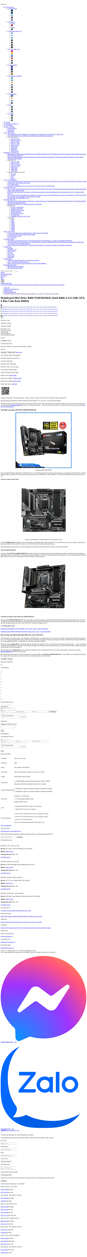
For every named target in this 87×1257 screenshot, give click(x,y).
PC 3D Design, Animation (14, 76)
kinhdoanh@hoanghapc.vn (8, 942)
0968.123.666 (16, 381)
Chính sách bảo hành (6, 922)
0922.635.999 (4, 1192)
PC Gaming (10, 113)
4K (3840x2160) (15, 215)
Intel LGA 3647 (15, 142)
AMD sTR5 (14, 171)
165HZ (13, 227)
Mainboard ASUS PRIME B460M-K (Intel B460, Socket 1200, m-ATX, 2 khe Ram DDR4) (25, 631)
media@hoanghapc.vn (7, 936)
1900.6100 (14, 384)
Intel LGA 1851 (15, 145)
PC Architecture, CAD (13, 49)
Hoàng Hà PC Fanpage (7, 928)
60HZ (12, 219)
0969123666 (13, 375)
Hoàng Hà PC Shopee (45, 928)
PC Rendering (11, 22)
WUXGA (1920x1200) (17, 207)
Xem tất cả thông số (6, 825)
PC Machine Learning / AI (14, 31)
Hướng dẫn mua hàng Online (8, 916)
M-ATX (13, 175)
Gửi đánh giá (53, 711)
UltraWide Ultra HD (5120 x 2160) (20, 216)
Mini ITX (13, 174)
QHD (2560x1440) (16, 212)
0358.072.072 (4, 1229)
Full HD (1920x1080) (17, 209)
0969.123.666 (9, 851)
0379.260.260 (4, 1241)
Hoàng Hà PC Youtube (32, 928)
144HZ (13, 225)
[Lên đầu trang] (1, 1132)
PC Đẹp (9, 105)
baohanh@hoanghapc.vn (7, 948)
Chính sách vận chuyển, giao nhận (32, 922)
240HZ (13, 230)
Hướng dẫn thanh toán (23, 916)
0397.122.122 (4, 1215)
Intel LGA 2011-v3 (16, 140)
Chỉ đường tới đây (5, 857)
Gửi (2, 751)
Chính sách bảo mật (17, 922)
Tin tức (29, 910)
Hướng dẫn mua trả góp (35, 916)
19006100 (3, 1201)
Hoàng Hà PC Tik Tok (20, 928)
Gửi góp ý (3, 1180)
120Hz (13, 224)
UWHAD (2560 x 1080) (17, 210)
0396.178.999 (4, 1212)
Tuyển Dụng (12, 910)
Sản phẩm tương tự (6, 831)
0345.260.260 (4, 1250)
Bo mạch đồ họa (16, 405)
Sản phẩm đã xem (16, 831)
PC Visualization (11, 94)
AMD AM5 (14, 148)
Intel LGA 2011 (15, 163)
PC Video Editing (12, 65)
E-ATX (13, 178)
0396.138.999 (4, 1209)
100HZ (13, 222)
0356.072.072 (9, 883)
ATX (12, 177)
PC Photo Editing (12, 8)
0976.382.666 (4, 1198)
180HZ (13, 228)
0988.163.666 (17, 378)
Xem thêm (3, 659)
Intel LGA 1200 (15, 139)
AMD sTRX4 (14, 151)
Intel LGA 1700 (15, 143)
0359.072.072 (4, 1244)
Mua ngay (3, 352)
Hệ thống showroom (21, 910)
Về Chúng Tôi (5, 910)
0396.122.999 (9, 867)
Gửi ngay (19, 837)
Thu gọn (10, 659)
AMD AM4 (14, 146)
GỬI (2, 730)
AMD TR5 (14, 149)
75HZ (12, 221)
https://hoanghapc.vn (7, 651)
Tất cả (3, 724)
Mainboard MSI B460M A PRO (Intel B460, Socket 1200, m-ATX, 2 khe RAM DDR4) (24, 628)
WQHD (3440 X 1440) (17, 213)
